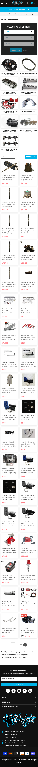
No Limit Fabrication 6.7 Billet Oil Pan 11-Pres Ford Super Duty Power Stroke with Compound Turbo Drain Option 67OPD (9, 471)
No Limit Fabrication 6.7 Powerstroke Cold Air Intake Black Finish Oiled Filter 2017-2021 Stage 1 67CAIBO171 (9, 417)
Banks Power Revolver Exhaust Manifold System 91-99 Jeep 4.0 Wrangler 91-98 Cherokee (28, 311)
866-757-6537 (10, 737)
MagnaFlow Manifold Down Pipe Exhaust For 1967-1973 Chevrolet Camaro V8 (9, 631)
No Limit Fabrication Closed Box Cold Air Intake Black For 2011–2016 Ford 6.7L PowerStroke (9, 444)
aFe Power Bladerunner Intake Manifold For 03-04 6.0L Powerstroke (27, 631)
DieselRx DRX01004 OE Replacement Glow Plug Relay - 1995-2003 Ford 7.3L (28, 178)
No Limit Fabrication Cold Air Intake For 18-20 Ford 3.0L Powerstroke (28, 444)
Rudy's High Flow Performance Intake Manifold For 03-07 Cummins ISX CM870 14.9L (9, 604)
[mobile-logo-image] (17, 3)
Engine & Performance (14, 14)
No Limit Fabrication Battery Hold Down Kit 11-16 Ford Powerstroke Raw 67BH (9, 364)
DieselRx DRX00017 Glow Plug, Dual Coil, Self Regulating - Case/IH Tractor (9, 231)
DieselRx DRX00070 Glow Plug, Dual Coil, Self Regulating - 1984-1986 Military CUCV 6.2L (27, 231)
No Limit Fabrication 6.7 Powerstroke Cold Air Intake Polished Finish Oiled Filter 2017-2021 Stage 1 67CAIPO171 (28, 471)
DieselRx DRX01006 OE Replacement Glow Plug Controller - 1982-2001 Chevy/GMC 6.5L (28, 204)
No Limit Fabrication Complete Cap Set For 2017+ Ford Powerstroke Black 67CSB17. (27, 417)
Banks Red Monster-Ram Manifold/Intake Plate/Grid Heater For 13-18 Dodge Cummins (9, 551)
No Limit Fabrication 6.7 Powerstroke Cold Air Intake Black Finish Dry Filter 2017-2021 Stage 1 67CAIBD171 (28, 524)
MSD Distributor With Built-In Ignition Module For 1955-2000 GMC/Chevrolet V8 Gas (28, 577)
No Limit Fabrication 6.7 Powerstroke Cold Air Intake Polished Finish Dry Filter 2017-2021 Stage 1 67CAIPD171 (28, 497)
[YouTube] (25, 691)
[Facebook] (8, 691)
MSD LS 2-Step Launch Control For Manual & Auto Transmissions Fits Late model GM (8, 577)
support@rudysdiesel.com (15, 740)
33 (21, 645)
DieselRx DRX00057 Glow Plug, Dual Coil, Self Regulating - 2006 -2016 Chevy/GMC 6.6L (9, 284)
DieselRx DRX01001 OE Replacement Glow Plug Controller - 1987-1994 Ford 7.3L (28, 258)
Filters (29, 157)
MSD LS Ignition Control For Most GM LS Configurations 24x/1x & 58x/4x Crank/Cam (28, 604)
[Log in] (28, 3)
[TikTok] (19, 691)
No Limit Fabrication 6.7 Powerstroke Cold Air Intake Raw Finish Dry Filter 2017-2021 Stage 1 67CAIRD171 (9, 524)
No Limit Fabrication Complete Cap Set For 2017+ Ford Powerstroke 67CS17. (9, 497)
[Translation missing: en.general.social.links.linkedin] (30, 691)
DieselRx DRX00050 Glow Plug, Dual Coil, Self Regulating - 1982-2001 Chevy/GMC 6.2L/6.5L (9, 258)
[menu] (2, 3)
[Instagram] (13, 691)
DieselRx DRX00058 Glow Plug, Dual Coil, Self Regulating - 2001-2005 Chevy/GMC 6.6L (9, 178)
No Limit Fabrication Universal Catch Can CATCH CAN (9, 391)
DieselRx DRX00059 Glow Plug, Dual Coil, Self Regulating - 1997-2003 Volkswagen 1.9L (9, 204)
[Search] (7, 3)
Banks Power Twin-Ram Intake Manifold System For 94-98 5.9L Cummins (28, 337)
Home (3, 14)
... (17, 645)
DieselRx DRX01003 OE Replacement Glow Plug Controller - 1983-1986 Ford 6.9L (28, 284)
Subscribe (19, 684)
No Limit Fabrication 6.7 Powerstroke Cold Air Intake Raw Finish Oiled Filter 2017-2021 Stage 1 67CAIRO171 (28, 391)
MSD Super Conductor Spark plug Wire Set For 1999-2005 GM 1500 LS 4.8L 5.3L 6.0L (28, 551)
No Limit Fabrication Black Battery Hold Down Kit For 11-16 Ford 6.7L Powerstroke (28, 364)
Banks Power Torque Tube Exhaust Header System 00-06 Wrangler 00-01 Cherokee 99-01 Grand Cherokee (9, 311)
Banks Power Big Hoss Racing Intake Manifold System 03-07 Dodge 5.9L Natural (9, 337)
